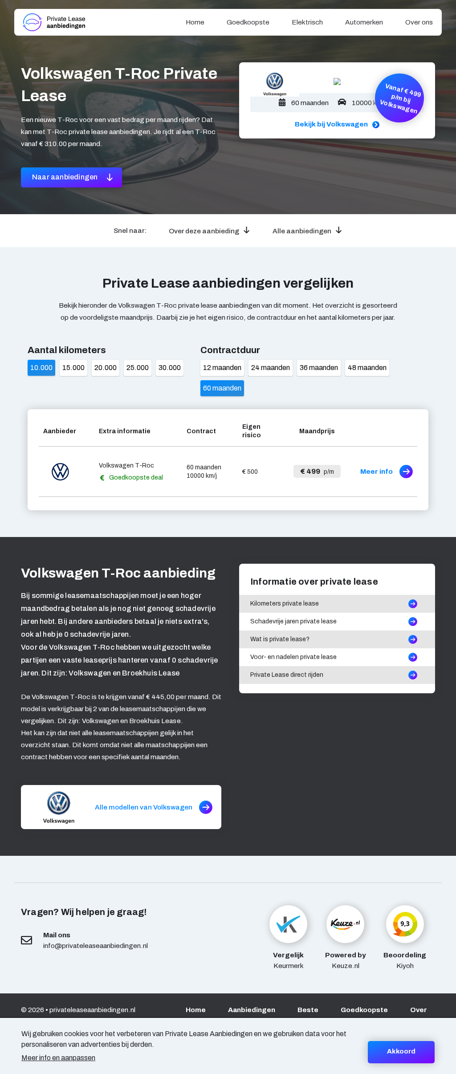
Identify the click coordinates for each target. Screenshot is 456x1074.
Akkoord (401, 1051)
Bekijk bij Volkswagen (331, 124)
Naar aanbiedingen (65, 177)
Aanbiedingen (251, 1009)
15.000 (73, 367)
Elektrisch (307, 22)
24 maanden (270, 367)
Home (195, 22)
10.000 (41, 367)
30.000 (170, 367)
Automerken (364, 22)
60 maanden (222, 388)
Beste (307, 1009)
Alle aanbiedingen (302, 231)
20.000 (105, 367)
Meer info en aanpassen (58, 1058)
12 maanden (222, 367)
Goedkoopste (248, 22)
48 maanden (367, 367)
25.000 (137, 367)
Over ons (419, 22)
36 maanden (319, 367)
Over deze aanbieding (204, 231)
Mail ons (56, 935)
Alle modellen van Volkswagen (143, 807)
